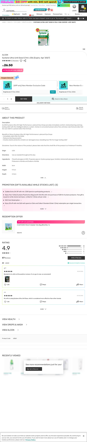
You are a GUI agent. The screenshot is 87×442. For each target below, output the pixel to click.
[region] (43, 437)
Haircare (48, 14)
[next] (68, 14)
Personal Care (57, 14)
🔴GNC (31, 15)
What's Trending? (51, 5)
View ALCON (8, 330)
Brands (77, 14)
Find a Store (42, 5)
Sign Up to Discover (33, 369)
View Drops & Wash (12, 325)
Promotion (5, 15)
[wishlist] (21, 60)
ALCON (5, 55)
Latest (7, 263)
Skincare (39, 14)
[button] (83, 8)
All (3, 263)
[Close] (83, 436)
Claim (53, 92)
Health (24, 14)
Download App (34, 5)
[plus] (11, 99)
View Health (9, 319)
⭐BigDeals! (16, 14)
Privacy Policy (30, 440)
